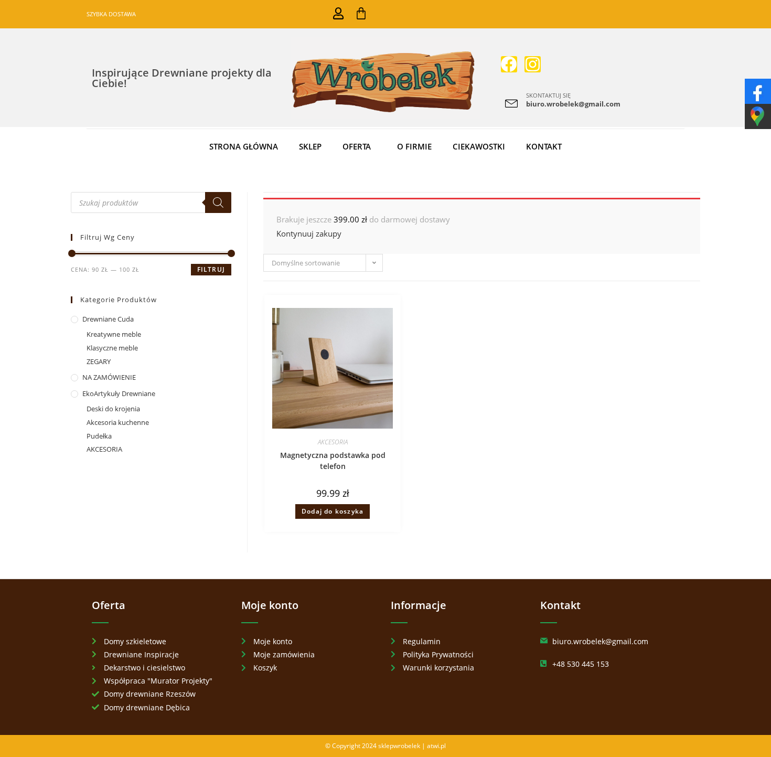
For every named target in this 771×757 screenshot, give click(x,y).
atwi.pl (436, 745)
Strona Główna (243, 146)
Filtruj (211, 269)
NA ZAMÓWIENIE (109, 377)
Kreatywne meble (114, 334)
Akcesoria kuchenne (118, 422)
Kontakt (544, 146)
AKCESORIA (333, 442)
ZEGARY (99, 361)
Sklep (310, 146)
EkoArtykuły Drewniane (118, 393)
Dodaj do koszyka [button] (332, 511)
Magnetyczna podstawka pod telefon (332, 460)
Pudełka (99, 436)
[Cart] (361, 13)
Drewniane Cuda (108, 319)
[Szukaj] (218, 202)
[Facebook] (509, 64)
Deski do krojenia (113, 408)
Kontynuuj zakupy (308, 233)
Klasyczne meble (112, 348)
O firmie (414, 146)
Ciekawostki (479, 146)
